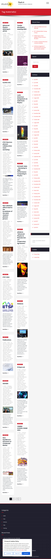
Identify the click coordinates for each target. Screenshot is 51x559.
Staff (5, 33)
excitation (5, 92)
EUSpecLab (21, 367)
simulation (9, 45)
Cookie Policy (36, 257)
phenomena (5, 97)
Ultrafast (4, 48)
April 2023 (36, 147)
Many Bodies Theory (21, 40)
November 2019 (37, 184)
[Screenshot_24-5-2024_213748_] (22, 462)
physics (10, 44)
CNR (8, 346)
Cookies (22, 550)
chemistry (5, 155)
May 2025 (36, 104)
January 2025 (36, 110)
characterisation (6, 37)
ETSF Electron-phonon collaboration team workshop (7, 146)
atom (8, 36)
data (8, 90)
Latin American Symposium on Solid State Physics (22, 99)
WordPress (23, 556)
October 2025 (36, 91)
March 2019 (36, 190)
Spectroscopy (20, 323)
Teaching (5, 528)
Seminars (5, 34)
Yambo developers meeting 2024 (21, 27)
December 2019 (37, 181)
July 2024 (36, 125)
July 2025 (36, 101)
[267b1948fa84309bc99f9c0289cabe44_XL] (22, 333)
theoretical (5, 47)
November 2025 (37, 88)
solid (9, 101)
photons (7, 44)
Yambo (8, 48)
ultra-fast (9, 47)
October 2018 (36, 202)
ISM (8, 349)
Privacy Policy (36, 254)
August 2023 (36, 135)
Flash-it (21, 2)
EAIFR (9, 39)
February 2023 (37, 150)
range (18, 322)
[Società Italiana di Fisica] (8, 249)
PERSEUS (20, 304)
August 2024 (36, 122)
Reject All (17, 553)
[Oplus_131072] (8, 53)
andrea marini (10, 343)
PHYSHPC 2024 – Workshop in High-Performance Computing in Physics (22, 171)
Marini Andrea (9, 42)
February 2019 (37, 193)
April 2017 (36, 221)
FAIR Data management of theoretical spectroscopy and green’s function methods (40, 48)
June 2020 (36, 175)
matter (9, 43)
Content (30, 556)
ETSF (4, 229)
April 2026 (36, 85)
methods (4, 96)
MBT (12, 43)
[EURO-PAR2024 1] (22, 203)
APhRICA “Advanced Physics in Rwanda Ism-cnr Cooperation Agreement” (21, 237)
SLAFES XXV (7, 82)
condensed (5, 39)
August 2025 (36, 98)
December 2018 (37, 196)
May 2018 (36, 209)
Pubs (9, 342)
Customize (8, 553)
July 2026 (36, 79)
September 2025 (37, 94)
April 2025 (36, 107)
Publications (7, 340)
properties (5, 99)
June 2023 (36, 141)
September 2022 (37, 156)
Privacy (17, 550)
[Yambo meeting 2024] (22, 61)
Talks (9, 221)
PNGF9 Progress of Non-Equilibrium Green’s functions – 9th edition (40, 37)
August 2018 (36, 205)
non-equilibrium (6, 461)
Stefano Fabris (8, 241)
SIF (7, 237)
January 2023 (36, 153)
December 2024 (37, 113)
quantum (5, 45)
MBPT (18, 45)
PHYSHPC (5, 98)
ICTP (8, 40)
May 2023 (36, 144)
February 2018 (37, 215)
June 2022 (36, 159)
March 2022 (36, 165)
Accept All (26, 553)
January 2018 (36, 218)
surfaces (8, 102)
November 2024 (37, 116)
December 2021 (37, 168)
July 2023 (36, 138)
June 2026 (36, 82)
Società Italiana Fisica (7, 239)
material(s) (5, 43)
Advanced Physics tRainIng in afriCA (42, 12)
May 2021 (36, 172)
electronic (9, 91)
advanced (11, 34)
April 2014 (36, 227)
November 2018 (37, 199)
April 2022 (36, 162)
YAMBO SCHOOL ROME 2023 (22, 428)
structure (4, 102)
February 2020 (37, 178)
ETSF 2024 (6, 277)
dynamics (5, 455)
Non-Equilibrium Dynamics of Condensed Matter (7, 441)
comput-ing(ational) (7, 38)
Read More (5, 72)
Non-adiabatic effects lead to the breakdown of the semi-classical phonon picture (7, 212)
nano (4, 44)
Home (33, 12)
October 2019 (36, 187)
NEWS (9, 33)
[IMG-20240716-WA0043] (22, 270)
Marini (11, 40)
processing (23, 319)
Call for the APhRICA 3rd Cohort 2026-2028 (11, 538)
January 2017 (36, 224)
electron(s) (5, 40)
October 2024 (36, 119)
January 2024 (36, 131)
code (4, 87)
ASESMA (4, 36)
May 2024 (36, 128)
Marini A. (4, 42)
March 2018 (36, 212)
